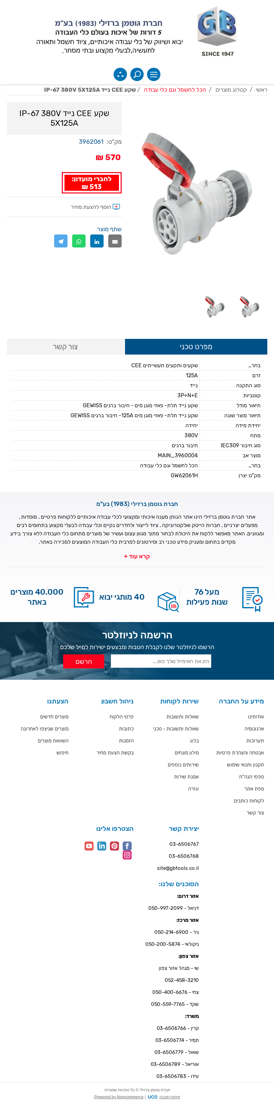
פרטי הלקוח (122, 717)
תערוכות (255, 741)
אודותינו (256, 717)
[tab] (196, 347)
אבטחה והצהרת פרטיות (240, 753)
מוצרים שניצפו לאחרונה (44, 729)
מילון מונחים (187, 753)
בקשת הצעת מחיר (115, 753)
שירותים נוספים (183, 765)
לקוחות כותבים (249, 801)
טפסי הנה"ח (251, 777)
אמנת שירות (186, 777)
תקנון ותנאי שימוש (245, 765)
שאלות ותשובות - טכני (176, 729)
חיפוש (62, 753)
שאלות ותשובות (182, 717)
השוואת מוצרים (53, 741)
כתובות (126, 729)
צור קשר (255, 813)
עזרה (193, 789)
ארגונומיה (254, 729)
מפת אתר (254, 789)
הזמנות (126, 741)
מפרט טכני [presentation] (196, 346)
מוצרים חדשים (54, 717)
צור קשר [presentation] (65, 346)
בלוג (194, 741)
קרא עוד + (137, 556)
